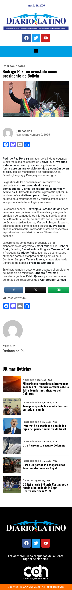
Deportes (28, 480)
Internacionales (14, 66)
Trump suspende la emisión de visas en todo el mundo (45, 407)
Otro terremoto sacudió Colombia (44, 445)
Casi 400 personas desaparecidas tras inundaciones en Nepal (44, 466)
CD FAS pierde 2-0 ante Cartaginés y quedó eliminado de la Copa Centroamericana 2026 (45, 488)
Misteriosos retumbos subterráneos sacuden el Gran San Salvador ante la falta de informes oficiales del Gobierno (46, 388)
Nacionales (29, 379)
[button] (36, 51)
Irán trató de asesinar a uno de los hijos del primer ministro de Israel (44, 427)
